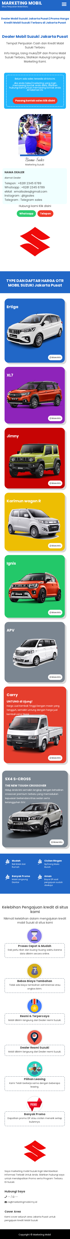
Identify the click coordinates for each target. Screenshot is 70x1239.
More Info (56, 357)
